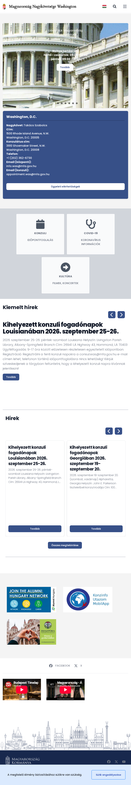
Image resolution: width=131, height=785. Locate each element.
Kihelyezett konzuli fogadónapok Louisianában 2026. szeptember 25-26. (27, 455)
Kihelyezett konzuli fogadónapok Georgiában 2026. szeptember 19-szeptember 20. (88, 458)
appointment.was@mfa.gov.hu (27, 174)
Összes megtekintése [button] (64, 545)
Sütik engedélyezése (108, 775)
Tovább (65, 67)
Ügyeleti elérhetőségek (65, 186)
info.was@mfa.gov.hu (21, 166)
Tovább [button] (35, 528)
